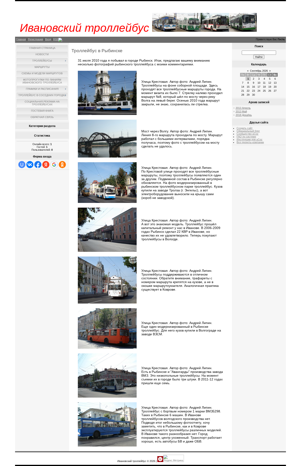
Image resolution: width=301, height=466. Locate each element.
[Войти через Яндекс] (45, 164)
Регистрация (35, 39)
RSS (55, 39)
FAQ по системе (246, 136)
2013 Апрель (243, 108)
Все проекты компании (250, 142)
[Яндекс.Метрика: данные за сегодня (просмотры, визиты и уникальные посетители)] (173, 458)
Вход (48, 39)
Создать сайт (245, 128)
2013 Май (241, 111)
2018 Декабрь (244, 115)
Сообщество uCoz (247, 133)
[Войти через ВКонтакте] (29, 164)
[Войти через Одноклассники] (62, 164)
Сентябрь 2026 (259, 70)
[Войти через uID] (21, 164)
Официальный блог (248, 131)
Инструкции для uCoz (249, 139)
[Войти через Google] (54, 164)
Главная (21, 39)
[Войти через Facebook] (37, 164)
